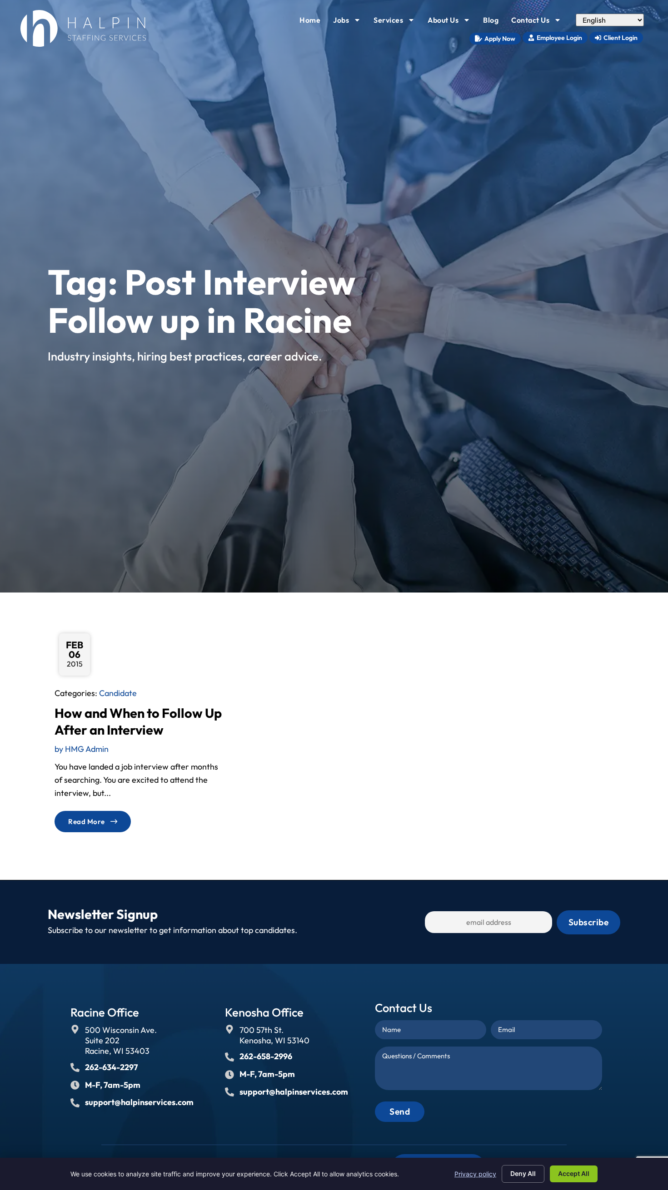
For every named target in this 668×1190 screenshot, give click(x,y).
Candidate (118, 693)
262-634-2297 (111, 1067)
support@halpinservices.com (139, 1102)
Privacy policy (475, 1174)
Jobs (349, 22)
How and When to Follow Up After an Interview (138, 721)
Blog (493, 22)
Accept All (573, 1173)
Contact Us (539, 22)
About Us (452, 22)
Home (312, 22)
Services (397, 22)
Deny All (523, 1173)
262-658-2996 (265, 1056)
